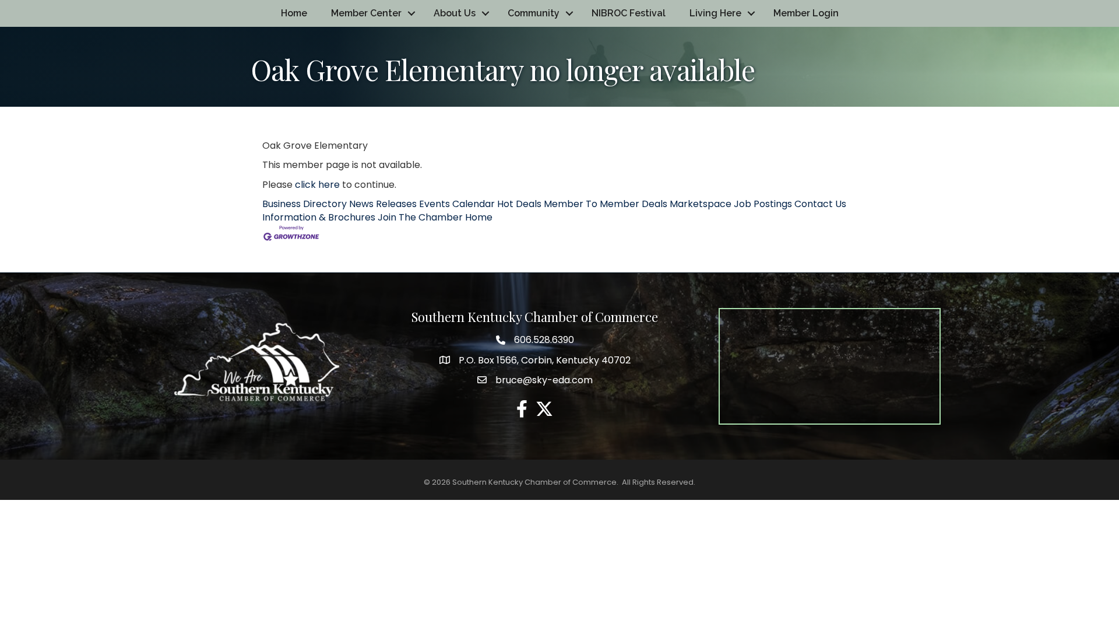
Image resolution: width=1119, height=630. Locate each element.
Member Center (366, 13)
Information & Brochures (318, 217)
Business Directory (304, 204)
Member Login (806, 13)
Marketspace (700, 204)
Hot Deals (519, 204)
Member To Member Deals (605, 204)
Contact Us (820, 204)
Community (534, 13)
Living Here (715, 13)
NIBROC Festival (629, 13)
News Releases (383, 204)
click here (317, 184)
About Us (455, 13)
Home (294, 13)
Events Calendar (457, 204)
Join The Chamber (420, 217)
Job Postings (763, 204)
